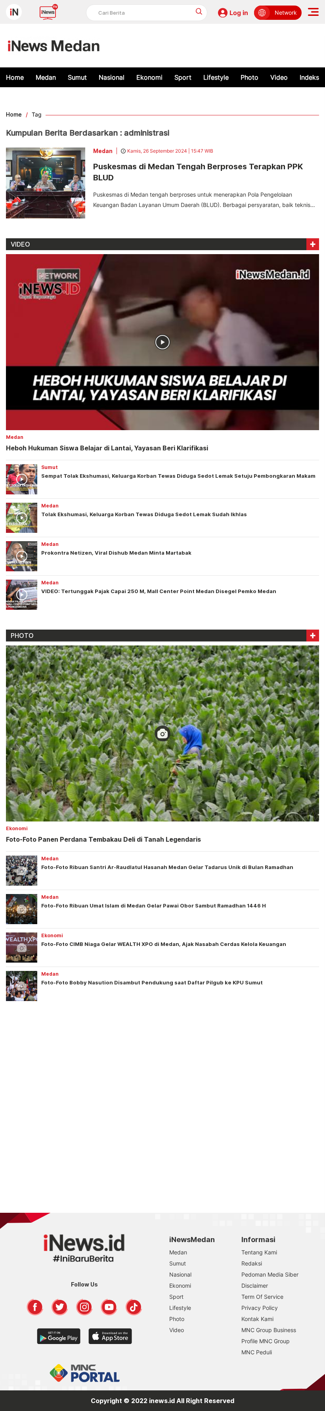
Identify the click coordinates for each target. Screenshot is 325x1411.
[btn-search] (199, 11)
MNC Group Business (268, 1330)
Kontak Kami (257, 1318)
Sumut (77, 77)
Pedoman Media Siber (269, 1274)
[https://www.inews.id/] (53, 45)
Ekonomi (149, 77)
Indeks (309, 77)
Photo (249, 77)
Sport (182, 77)
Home (15, 77)
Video (279, 77)
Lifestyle (216, 77)
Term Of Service (262, 1296)
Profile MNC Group (265, 1341)
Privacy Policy (259, 1307)
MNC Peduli (256, 1352)
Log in (238, 13)
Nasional (111, 77)
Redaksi (251, 1263)
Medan (46, 77)
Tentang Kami (259, 1252)
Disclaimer (254, 1285)
